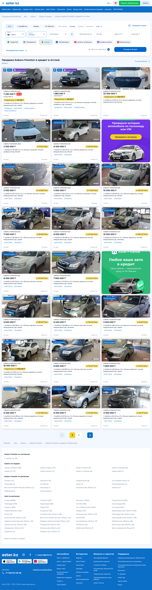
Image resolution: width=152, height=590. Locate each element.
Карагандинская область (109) (124, 511)
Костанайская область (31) (86, 521)
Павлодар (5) (9, 484)
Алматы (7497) (46, 500)
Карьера (79, 568)
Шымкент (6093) (82, 500)
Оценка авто (39, 9)
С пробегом (22, 26)
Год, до (99, 34)
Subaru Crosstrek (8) (84, 471)
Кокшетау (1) (45, 488)
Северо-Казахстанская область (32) (18, 521)
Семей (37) (80, 518)
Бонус (120, 585)
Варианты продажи (64, 577)
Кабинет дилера (82, 572)
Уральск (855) (9, 507)
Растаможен (64, 42)
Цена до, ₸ (135, 34)
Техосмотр (61, 9)
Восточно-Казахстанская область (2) (19, 488)
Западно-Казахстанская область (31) (55, 521)
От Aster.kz (49, 26)
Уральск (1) (116, 488)
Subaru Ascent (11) (47, 471)
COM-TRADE (118, 9)
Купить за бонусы (84, 42)
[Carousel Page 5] (45, 78)
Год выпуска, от (86, 34)
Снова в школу (106, 42)
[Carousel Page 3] (26, 78)
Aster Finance (99, 583)
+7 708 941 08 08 (13, 573)
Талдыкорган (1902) (120, 500)
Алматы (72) (9, 481)
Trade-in (60, 581)
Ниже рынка (125, 42)
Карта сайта (122, 581)
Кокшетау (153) (46, 511)
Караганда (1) (9, 491)
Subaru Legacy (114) (48, 468)
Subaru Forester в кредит (14, 539)
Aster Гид (121, 577)
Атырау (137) (81, 511)
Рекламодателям (82, 579)
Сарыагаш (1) (9, 531)
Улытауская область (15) (14, 528)
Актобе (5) (44, 484)
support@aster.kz (43, 555)
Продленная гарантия (102, 574)
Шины (69, 9)
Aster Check (50, 9)
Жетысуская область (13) (50, 528)
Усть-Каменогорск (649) (86, 507)
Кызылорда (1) (46, 491)
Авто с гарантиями (64, 561)
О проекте (122, 574)
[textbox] (15, 34)
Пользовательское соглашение (129, 561)
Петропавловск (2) (119, 484)
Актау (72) (8, 514)
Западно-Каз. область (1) (50, 531)
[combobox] (15, 34)
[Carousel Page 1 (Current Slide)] (6, 78)
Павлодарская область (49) (123, 514)
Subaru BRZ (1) (117, 471)
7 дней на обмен (100, 565)
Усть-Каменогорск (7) (120, 481)
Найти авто (6, 9)
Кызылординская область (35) (124, 518)
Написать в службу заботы (42, 570)
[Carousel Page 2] (16, 78)
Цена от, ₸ (119, 34)
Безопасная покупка (101, 561)
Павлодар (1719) (10, 504)
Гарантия (14, 42)
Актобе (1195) (81, 504)
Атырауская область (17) (50, 525)
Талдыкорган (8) (82, 481)
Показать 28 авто (130, 49)
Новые (36, 26)
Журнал (79, 558)
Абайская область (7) (84, 528)
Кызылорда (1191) (119, 504)
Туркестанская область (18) (15, 525)
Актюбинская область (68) (51, 514)
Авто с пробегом (63, 558)
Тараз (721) (44, 507)
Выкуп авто (77, 9)
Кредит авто (28, 9)
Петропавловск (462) (13, 511)
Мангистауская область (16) (123, 525)
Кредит (47, 42)
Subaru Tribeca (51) (83, 468)
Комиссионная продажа (93, 9)
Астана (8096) (10, 500)
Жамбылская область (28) (122, 521)
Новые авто (16, 9)
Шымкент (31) (45, 481)
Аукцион (108, 9)
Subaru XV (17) (10, 471)
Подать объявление (129, 3)
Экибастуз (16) (82, 525)
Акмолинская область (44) (15, 518)
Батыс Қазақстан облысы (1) (123, 528)
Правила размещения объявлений (131, 558)
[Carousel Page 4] (36, 78)
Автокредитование (101, 558)
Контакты (121, 570)
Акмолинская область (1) (86, 488)
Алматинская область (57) (86, 514)
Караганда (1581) (46, 504)
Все (9, 26)
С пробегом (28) (10, 458)
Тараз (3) (79, 484)
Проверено (31, 42)
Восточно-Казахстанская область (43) (55, 518)
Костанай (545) (118, 507)
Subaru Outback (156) (12, 468)
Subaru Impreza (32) (120, 468)
